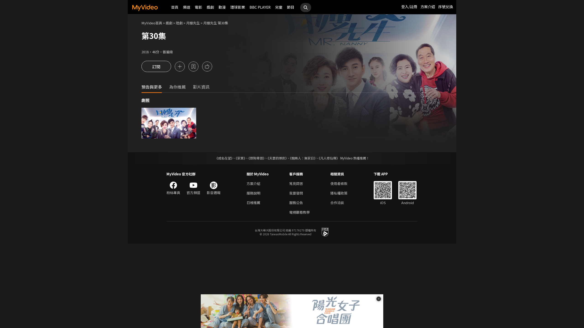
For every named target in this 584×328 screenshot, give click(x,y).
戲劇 (210, 7)
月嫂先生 (193, 22)
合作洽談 (337, 202)
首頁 (174, 7)
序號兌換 (445, 6)
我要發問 (296, 193)
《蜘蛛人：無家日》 (302, 158)
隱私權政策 (338, 193)
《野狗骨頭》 (256, 158)
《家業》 (240, 158)
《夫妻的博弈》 (277, 158)
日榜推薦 (253, 202)
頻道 (186, 7)
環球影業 (237, 7)
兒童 (278, 7)
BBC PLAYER (260, 7)
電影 (198, 7)
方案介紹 (427, 6)
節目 (290, 7)
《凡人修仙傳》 (329, 158)
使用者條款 (338, 183)
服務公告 (296, 202)
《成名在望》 (223, 158)
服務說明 (253, 193)
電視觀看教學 (299, 212)
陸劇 (179, 22)
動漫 (222, 7)
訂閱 (156, 66)
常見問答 (296, 183)
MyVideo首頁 (151, 22)
